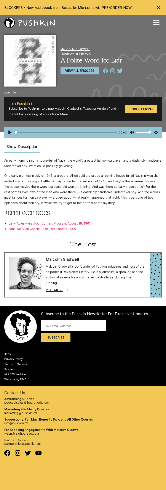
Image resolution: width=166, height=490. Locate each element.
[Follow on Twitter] (28, 454)
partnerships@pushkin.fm (22, 443)
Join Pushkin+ (141, 109)
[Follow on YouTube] (38, 454)
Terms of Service (15, 364)
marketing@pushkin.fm (20, 413)
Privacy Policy (13, 359)
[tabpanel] (83, 194)
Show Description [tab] (22, 146)
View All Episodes (79, 70)
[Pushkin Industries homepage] (29, 22)
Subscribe (55, 337)
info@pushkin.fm (16, 423)
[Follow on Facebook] (7, 455)
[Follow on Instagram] (18, 454)
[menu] (156, 22)
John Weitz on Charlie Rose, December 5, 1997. (43, 229)
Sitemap (9, 369)
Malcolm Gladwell (75, 49)
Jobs (7, 354)
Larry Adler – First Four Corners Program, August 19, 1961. (50, 223)
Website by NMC (15, 379)
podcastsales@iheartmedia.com (27, 402)
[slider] (65, 132)
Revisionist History (76, 54)
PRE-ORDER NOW (117, 7)
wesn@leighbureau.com (21, 433)
